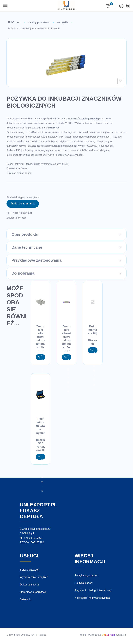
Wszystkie (62, 22)
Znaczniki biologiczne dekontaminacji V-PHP (40, 338)
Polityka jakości (84, 583)
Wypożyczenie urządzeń (34, 577)
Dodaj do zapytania (23, 203)
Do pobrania (23, 273)
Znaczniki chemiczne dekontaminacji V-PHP (66, 338)
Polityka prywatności (86, 575)
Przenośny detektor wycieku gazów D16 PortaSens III (40, 434)
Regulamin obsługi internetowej (93, 590)
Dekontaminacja (29, 584)
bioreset (22, 217)
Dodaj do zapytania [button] (42, 357)
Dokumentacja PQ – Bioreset (92, 335)
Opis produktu (25, 234)
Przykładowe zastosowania (36, 260)
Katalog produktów (38, 22)
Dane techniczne (27, 247)
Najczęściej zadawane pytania (92, 597)
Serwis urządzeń (29, 569)
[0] (108, 5)
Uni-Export (14, 22)
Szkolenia (25, 599)
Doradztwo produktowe (33, 592)
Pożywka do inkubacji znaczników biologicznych (34, 28)
